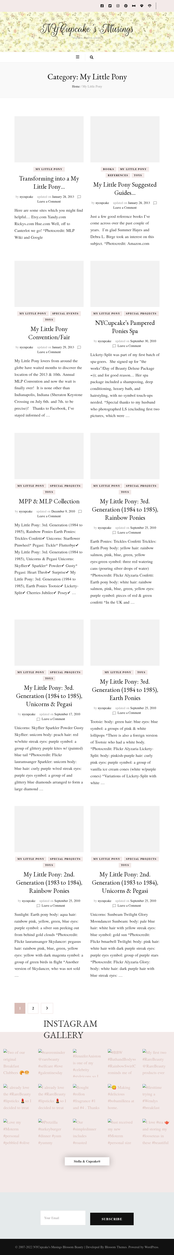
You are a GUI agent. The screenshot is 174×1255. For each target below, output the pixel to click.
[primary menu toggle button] (78, 56)
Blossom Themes (116, 1247)
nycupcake (26, 196)
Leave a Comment (49, 201)
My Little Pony (49, 169)
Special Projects (141, 313)
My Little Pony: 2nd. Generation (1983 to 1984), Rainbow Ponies (49, 882)
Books (108, 169)
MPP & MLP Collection (49, 501)
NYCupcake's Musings (87, 29)
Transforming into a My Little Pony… (49, 182)
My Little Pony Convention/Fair (49, 333)
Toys (138, 175)
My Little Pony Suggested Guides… (125, 188)
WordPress (151, 1247)
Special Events (65, 313)
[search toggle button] (91, 57)
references (118, 175)
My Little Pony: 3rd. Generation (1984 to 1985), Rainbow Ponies (125, 509)
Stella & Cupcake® (87, 1161)
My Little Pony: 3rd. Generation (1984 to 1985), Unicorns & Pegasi (49, 695)
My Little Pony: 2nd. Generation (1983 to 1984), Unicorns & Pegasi (125, 882)
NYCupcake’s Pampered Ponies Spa (125, 327)
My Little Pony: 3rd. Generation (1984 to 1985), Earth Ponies (125, 689)
